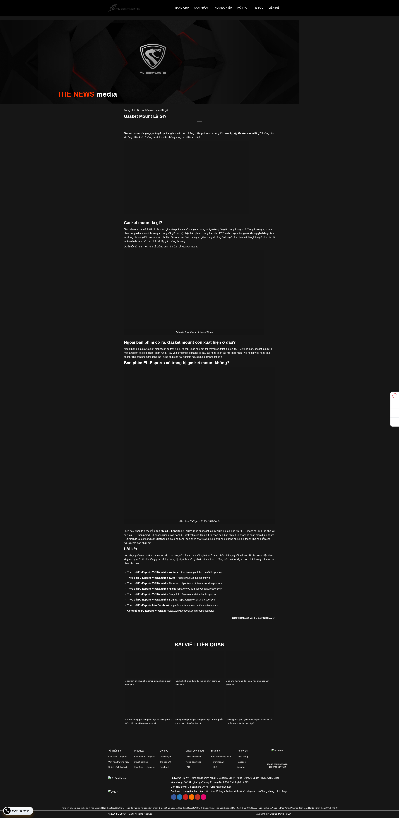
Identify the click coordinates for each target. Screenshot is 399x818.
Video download (193, 762)
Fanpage (241, 762)
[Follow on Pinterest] (185, 797)
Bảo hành (164, 767)
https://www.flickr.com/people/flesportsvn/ (199, 588)
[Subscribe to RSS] (191, 797)
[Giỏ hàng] (284, 8)
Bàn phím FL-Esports (144, 756)
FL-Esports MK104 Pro (253, 531)
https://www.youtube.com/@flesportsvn (201, 572)
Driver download (193, 756)
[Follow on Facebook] (173, 797)
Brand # (215, 750)
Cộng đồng (242, 756)
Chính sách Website (118, 767)
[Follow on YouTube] (197, 797)
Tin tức (258, 7)
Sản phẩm (201, 7)
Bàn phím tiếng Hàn (221, 756)
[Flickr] (203, 797)
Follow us (242, 750)
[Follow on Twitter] (179, 797)
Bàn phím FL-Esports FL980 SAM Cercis (199, 521)
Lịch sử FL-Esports (117, 756)
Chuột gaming (141, 762)
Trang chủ (181, 7)
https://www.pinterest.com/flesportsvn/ (201, 583)
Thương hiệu (222, 7)
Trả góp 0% (165, 762)
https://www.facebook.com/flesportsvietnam (194, 605)
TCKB (214, 767)
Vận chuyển (165, 756)
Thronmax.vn (217, 762)
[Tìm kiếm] (289, 7)
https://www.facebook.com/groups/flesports (190, 610)
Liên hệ (274, 7)
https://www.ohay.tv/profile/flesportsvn (196, 594)
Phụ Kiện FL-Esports (144, 767)
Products (139, 750)
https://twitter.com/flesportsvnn (194, 577)
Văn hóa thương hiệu (118, 762)
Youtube (241, 767)
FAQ (187, 767)
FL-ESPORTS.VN (264, 618)
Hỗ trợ (242, 7)
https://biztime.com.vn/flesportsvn (197, 599)
